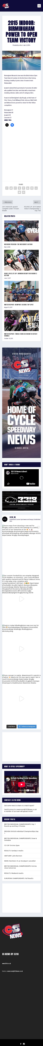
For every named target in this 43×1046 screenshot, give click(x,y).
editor (20, 45)
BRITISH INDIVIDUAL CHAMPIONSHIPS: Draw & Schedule (20, 839)
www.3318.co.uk (6, 963)
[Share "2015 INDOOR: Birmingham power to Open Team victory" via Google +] (15, 188)
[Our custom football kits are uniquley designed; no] (21, 599)
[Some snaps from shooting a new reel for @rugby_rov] (21, 549)
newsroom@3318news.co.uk (26, 809)
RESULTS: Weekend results (13, 873)
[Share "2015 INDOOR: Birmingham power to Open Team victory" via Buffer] (32, 188)
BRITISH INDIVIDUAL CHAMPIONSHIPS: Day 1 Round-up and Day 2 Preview (20, 825)
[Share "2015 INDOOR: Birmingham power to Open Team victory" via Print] (24, 192)
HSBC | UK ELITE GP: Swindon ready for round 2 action (20, 274)
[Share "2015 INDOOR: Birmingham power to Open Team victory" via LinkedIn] (28, 188)
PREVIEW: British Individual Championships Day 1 (21, 832)
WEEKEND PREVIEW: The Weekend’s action (18, 244)
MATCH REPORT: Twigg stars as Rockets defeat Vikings (20, 335)
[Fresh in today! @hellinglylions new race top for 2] (21, 648)
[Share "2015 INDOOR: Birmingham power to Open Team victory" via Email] (19, 192)
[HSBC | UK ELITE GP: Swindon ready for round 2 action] (21, 260)
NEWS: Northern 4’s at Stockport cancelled (19, 861)
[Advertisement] (21, 151)
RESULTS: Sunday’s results (13, 851)
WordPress (32, 1041)
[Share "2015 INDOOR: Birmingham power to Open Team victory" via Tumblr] (19, 188)
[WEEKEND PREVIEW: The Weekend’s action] (21, 231)
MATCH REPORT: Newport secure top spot (19, 305)
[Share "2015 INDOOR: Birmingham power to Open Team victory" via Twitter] (11, 188)
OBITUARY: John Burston (13, 856)
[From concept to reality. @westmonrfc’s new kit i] (21, 698)
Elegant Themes (18, 1041)
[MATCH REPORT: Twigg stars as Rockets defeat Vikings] (21, 320)
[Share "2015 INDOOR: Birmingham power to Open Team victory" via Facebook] (7, 188)
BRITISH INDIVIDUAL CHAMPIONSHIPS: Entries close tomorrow (20, 867)
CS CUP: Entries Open (12, 845)
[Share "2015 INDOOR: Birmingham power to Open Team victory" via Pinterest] (24, 188)
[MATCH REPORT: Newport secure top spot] (21, 291)
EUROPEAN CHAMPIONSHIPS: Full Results (18, 878)
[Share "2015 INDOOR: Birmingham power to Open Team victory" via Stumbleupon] (36, 188)
